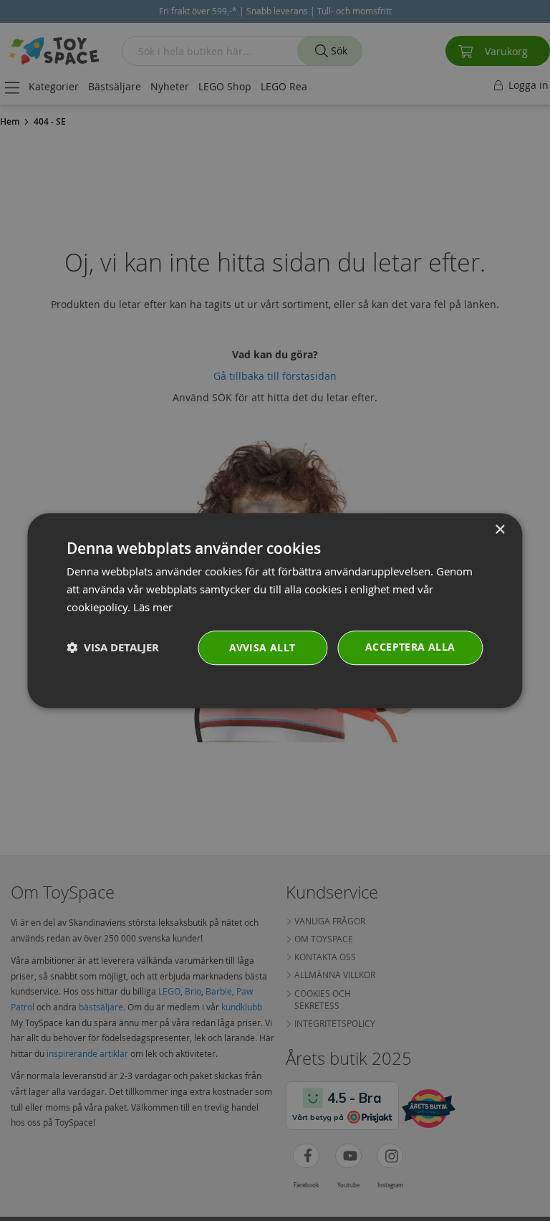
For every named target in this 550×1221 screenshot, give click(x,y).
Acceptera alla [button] (410, 646)
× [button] (499, 530)
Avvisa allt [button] (262, 647)
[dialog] (274, 610)
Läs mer (153, 607)
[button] (113, 647)
